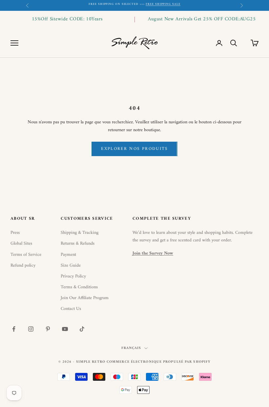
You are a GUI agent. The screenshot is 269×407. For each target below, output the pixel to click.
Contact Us (71, 309)
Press (15, 233)
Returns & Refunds (77, 243)
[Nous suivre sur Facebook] (13, 329)
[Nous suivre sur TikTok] (82, 329)
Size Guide (71, 265)
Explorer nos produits (134, 149)
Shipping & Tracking (79, 233)
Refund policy (22, 265)
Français (131, 348)
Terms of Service (25, 255)
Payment (68, 255)
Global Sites (21, 243)
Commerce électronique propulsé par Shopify (159, 362)
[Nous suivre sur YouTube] (65, 329)
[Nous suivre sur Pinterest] (48, 329)
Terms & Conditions (79, 287)
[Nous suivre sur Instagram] (31, 329)
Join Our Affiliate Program (85, 298)
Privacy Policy (73, 276)
